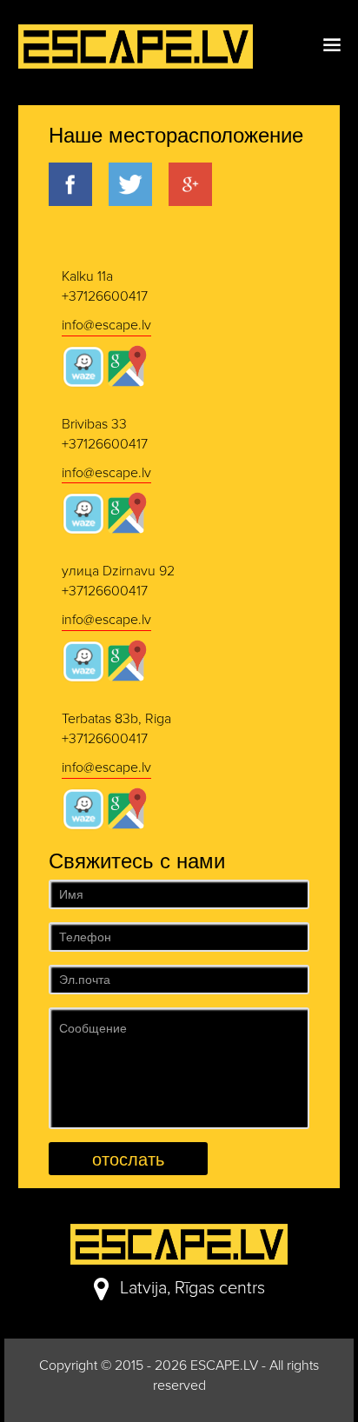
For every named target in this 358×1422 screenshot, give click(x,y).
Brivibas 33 (94, 424)
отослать (128, 1158)
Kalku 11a (87, 276)
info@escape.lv (106, 325)
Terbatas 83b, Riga (116, 719)
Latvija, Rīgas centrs (192, 1288)
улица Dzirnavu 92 (118, 571)
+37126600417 (105, 296)
